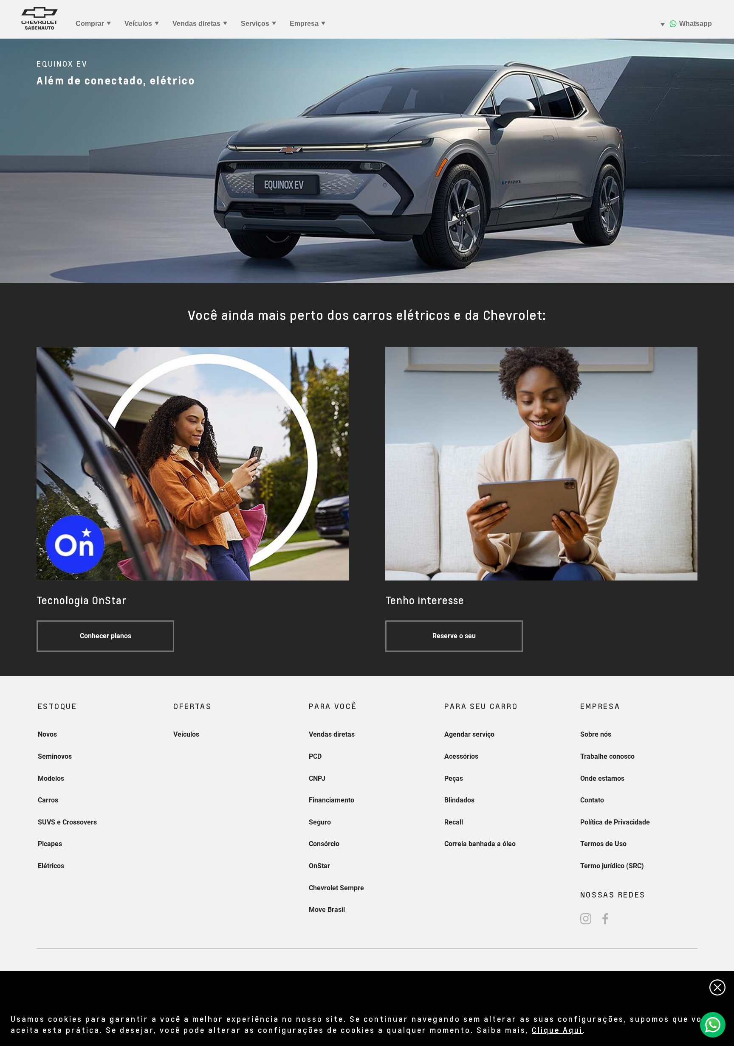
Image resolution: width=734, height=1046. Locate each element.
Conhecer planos (105, 636)
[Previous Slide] (10, 160)
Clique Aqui (557, 1030)
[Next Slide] (723, 160)
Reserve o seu (454, 636)
